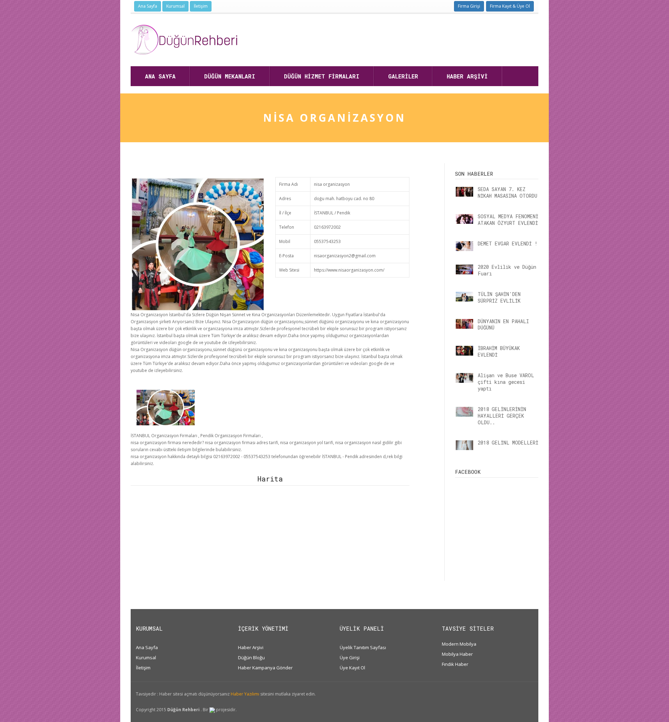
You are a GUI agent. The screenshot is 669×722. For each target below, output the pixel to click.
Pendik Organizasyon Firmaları (230, 436)
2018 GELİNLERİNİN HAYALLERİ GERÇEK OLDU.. (502, 416)
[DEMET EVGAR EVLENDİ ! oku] (464, 246)
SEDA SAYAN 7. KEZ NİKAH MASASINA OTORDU (507, 192)
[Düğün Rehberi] (184, 39)
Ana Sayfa (147, 6)
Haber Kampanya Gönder (265, 667)
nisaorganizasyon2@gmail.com (345, 256)
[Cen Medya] (212, 710)
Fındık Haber (455, 664)
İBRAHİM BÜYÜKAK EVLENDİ (499, 351)
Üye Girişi (350, 657)
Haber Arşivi (250, 647)
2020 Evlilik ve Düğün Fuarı (507, 270)
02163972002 (327, 227)
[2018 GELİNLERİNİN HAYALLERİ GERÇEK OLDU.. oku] (464, 411)
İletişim (201, 6)
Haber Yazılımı (245, 694)
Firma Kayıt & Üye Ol (510, 6)
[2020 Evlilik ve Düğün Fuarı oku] (464, 269)
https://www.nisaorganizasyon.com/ (349, 270)
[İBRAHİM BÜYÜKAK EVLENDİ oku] (464, 350)
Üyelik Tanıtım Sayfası (363, 647)
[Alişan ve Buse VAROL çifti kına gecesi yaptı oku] (464, 377)
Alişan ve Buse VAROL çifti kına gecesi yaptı (506, 382)
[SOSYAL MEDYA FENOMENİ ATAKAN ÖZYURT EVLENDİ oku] (464, 219)
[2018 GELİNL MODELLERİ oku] (464, 445)
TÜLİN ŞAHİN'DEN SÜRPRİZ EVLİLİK (499, 297)
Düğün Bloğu (251, 657)
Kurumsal (175, 6)
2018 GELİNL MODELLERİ (508, 442)
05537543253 (327, 241)
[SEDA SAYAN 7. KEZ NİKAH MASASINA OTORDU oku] (464, 191)
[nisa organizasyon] (165, 407)
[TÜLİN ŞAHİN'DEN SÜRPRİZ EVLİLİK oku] (464, 296)
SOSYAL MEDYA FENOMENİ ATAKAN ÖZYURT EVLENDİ (508, 219)
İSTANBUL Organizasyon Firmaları (164, 436)
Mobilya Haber (457, 654)
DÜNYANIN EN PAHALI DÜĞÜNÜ (503, 324)
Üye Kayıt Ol (352, 667)
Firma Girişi (469, 6)
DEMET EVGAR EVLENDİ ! (508, 243)
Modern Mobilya (459, 644)
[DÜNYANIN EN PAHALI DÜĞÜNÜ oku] (464, 323)
